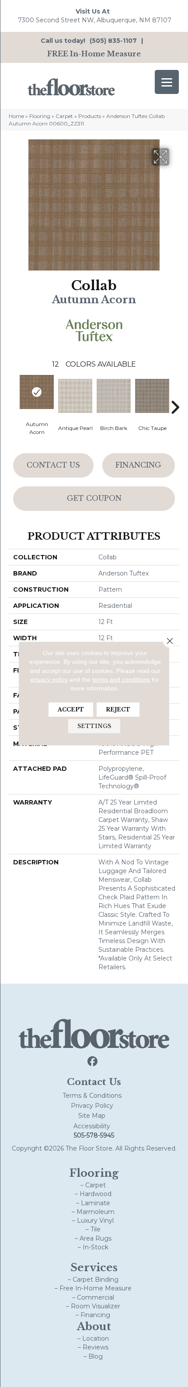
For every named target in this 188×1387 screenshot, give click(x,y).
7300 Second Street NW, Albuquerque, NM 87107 (94, 20)
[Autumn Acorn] (36, 392)
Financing (138, 465)
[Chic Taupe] (152, 396)
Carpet (64, 116)
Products (89, 116)
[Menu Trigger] (167, 82)
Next (174, 394)
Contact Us (53, 465)
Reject (118, 709)
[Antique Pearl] (75, 396)
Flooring (39, 116)
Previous (13, 394)
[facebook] (93, 1061)
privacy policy (49, 679)
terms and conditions (121, 679)
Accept (71, 709)
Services (94, 1267)
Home (16, 116)
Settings (94, 726)
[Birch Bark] (113, 396)
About (94, 1326)
